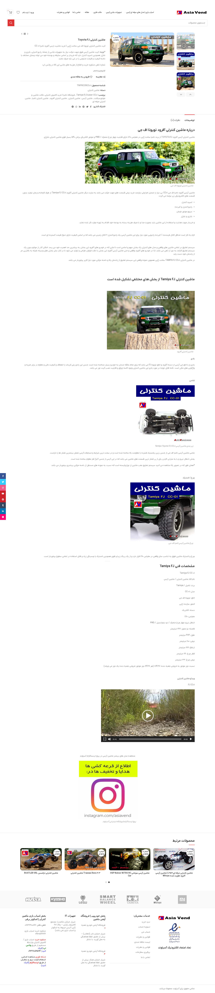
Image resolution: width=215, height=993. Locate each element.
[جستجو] (11, 22)
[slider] (150, 739)
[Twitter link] (87, 107)
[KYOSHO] (58, 899)
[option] (186, 41)
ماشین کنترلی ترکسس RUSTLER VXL (41, 873)
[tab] (190, 118)
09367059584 (34, 951)
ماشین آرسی (87, 98)
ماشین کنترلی (93, 90)
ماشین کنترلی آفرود (58, 98)
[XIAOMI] (182, 899)
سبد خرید (146, 922)
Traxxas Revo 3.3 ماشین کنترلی (85, 873)
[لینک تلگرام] (73, 107)
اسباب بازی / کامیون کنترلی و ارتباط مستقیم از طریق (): (34, 945)
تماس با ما (145, 957)
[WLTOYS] (157, 899)
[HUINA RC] (33, 899)
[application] (148, 715)
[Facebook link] (90, 107)
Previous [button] (190, 94)
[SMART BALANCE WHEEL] (107, 899)
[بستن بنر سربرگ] (3, 3)
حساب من (145, 932)
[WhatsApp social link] (76, 107)
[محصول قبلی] (27, 33)
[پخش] (190, 741)
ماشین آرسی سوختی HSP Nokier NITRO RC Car (129, 874)
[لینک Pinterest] (83, 107)
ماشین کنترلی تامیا (40, 98)
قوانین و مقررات (143, 937)
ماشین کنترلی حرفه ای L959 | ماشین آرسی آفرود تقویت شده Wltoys (174, 874)
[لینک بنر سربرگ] (112, 3)
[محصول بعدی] (21, 33)
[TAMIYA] (132, 899)
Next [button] (181, 94)
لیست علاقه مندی (142, 942)
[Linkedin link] (80, 107)
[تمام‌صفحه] (104, 741)
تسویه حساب (144, 927)
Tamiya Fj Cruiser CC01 (86, 95)
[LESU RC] (82, 899)
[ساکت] (109, 741)
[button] (148, 716)
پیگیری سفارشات (143, 952)
